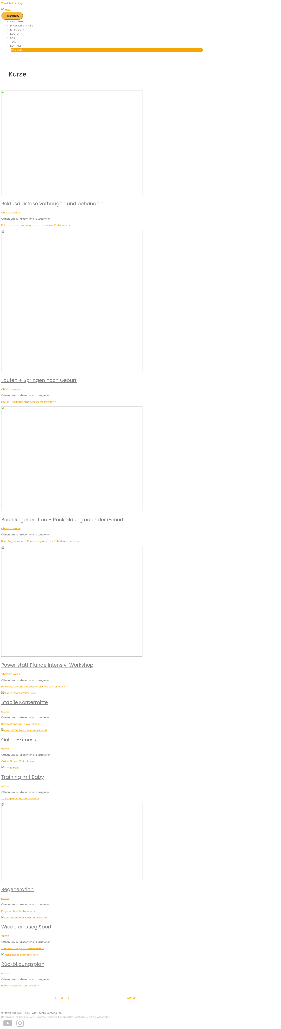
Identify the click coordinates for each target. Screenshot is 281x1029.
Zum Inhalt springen (13, 3)
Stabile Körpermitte (24, 702)
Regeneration (17, 889)
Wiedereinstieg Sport (26, 926)
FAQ (12, 37)
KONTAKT (15, 45)
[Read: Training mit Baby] (10, 767)
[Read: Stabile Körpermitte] (18, 693)
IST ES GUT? (17, 29)
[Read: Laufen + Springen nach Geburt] (71, 371)
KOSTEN (14, 33)
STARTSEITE (16, 21)
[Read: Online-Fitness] (24, 730)
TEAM (13, 41)
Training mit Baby (22, 777)
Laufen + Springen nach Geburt (39, 380)
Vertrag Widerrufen (98, 1017)
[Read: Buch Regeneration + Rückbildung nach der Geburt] (71, 510)
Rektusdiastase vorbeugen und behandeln (52, 203)
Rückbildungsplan (22, 964)
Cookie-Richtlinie (47, 1017)
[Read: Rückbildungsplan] (19, 954)
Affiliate (80, 1017)
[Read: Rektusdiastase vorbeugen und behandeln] (71, 194)
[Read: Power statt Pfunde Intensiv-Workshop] (71, 655)
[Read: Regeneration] (71, 880)
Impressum (66, 1017)
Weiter (133, 998)
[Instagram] (20, 1025)
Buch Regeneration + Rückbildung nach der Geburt (62, 519)
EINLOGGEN (16, 49)
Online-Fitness (18, 739)
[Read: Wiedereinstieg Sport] (24, 917)
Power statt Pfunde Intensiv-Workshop (47, 664)
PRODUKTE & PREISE (21, 25)
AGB (32, 1017)
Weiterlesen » (35, 225)
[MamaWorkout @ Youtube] (7, 1025)
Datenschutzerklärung (14, 1017)
